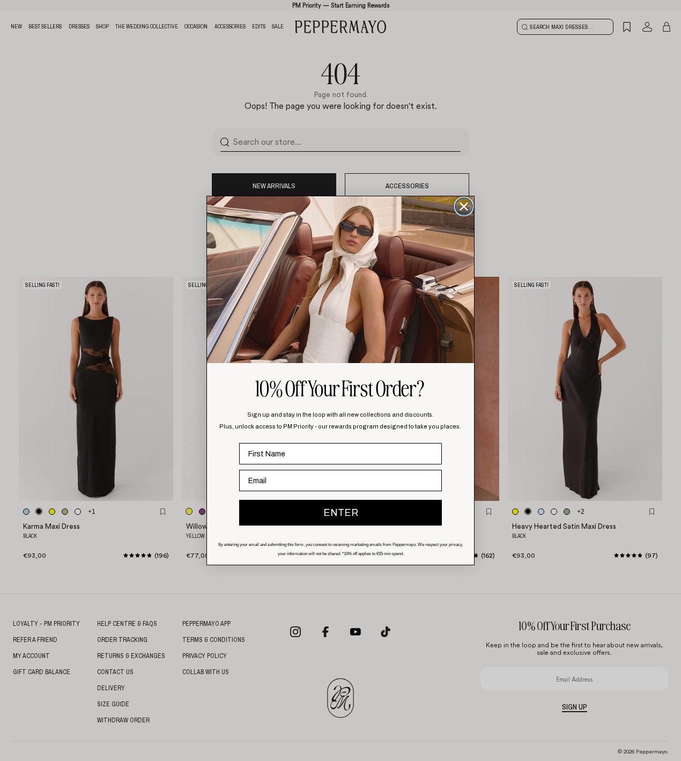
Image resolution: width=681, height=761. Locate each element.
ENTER (340, 512)
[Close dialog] (463, 206)
